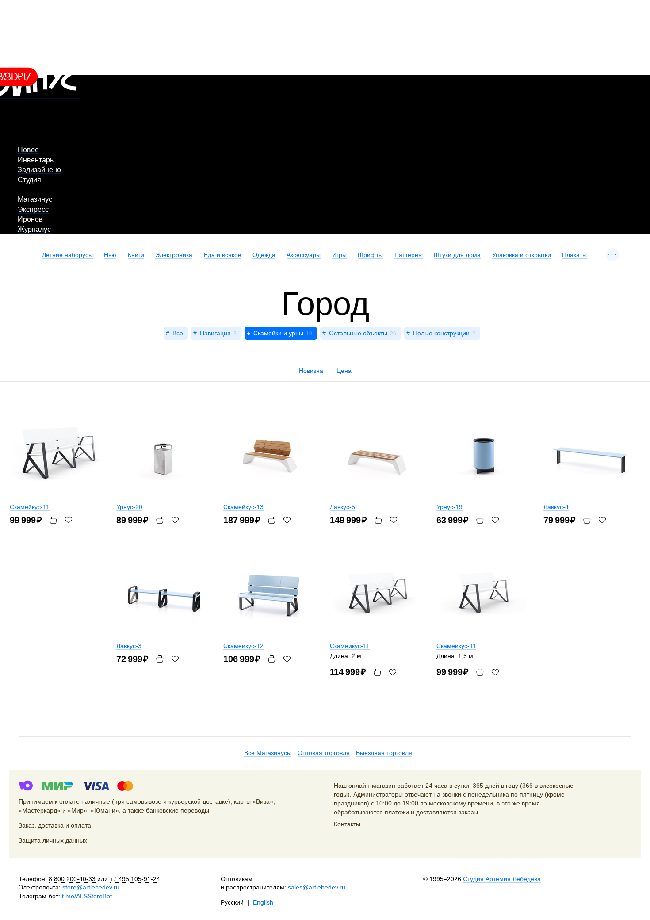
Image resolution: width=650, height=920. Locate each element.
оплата (81, 825)
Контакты (347, 824)
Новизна (311, 370)
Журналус (34, 229)
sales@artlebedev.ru (316, 887)
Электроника (173, 254)
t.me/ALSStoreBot (87, 896)
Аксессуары (304, 254)
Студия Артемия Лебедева (502, 878)
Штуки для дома (457, 254)
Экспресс (33, 209)
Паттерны (408, 254)
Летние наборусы (67, 254)
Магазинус (35, 199)
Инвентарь (36, 160)
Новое (28, 149)
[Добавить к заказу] (479, 520)
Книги (136, 254)
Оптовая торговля (324, 752)
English (263, 902)
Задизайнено (39, 169)
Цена (344, 370)
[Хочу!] (495, 520)
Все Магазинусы (267, 752)
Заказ (26, 825)
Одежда (263, 254)
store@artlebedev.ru (90, 887)
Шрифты (370, 254)
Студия (29, 180)
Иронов (30, 219)
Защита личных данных (53, 840)
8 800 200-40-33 (72, 878)
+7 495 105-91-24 (135, 878)
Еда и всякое (222, 254)
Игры (339, 254)
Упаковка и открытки (521, 254)
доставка (51, 825)
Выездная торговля (384, 752)
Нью (110, 254)
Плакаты (574, 254)
